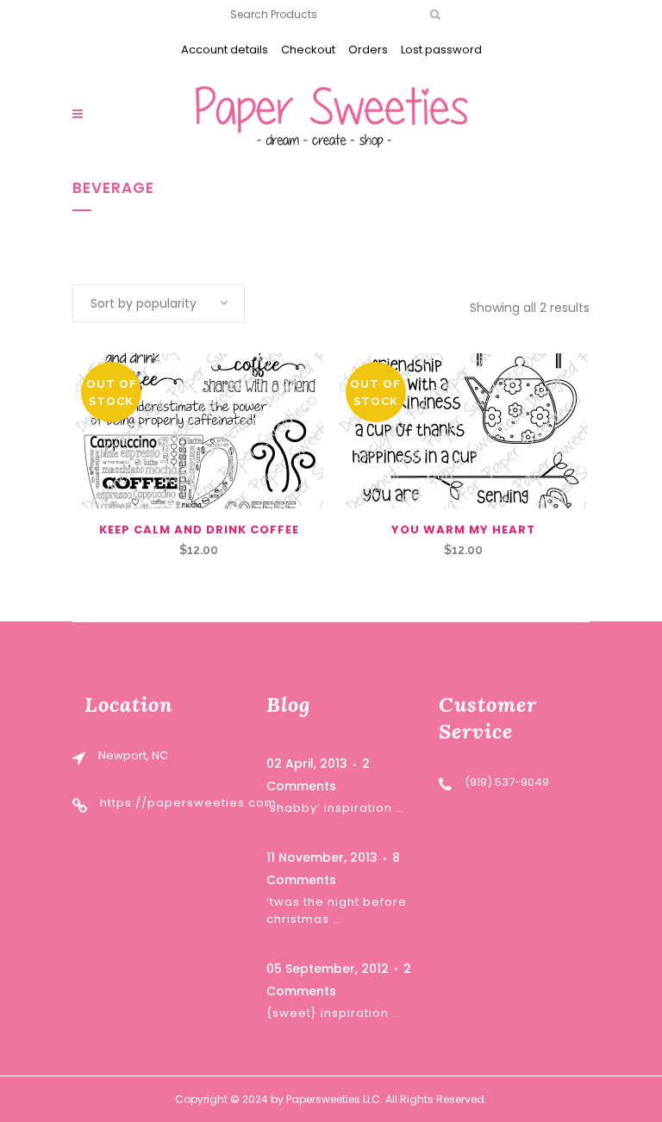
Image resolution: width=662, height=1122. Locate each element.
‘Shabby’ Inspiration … (335, 808)
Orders (368, 49)
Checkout (308, 49)
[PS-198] (198, 430)
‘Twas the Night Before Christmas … (336, 910)
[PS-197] (463, 430)
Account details (224, 49)
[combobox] (158, 303)
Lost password (441, 49)
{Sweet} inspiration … (333, 1013)
